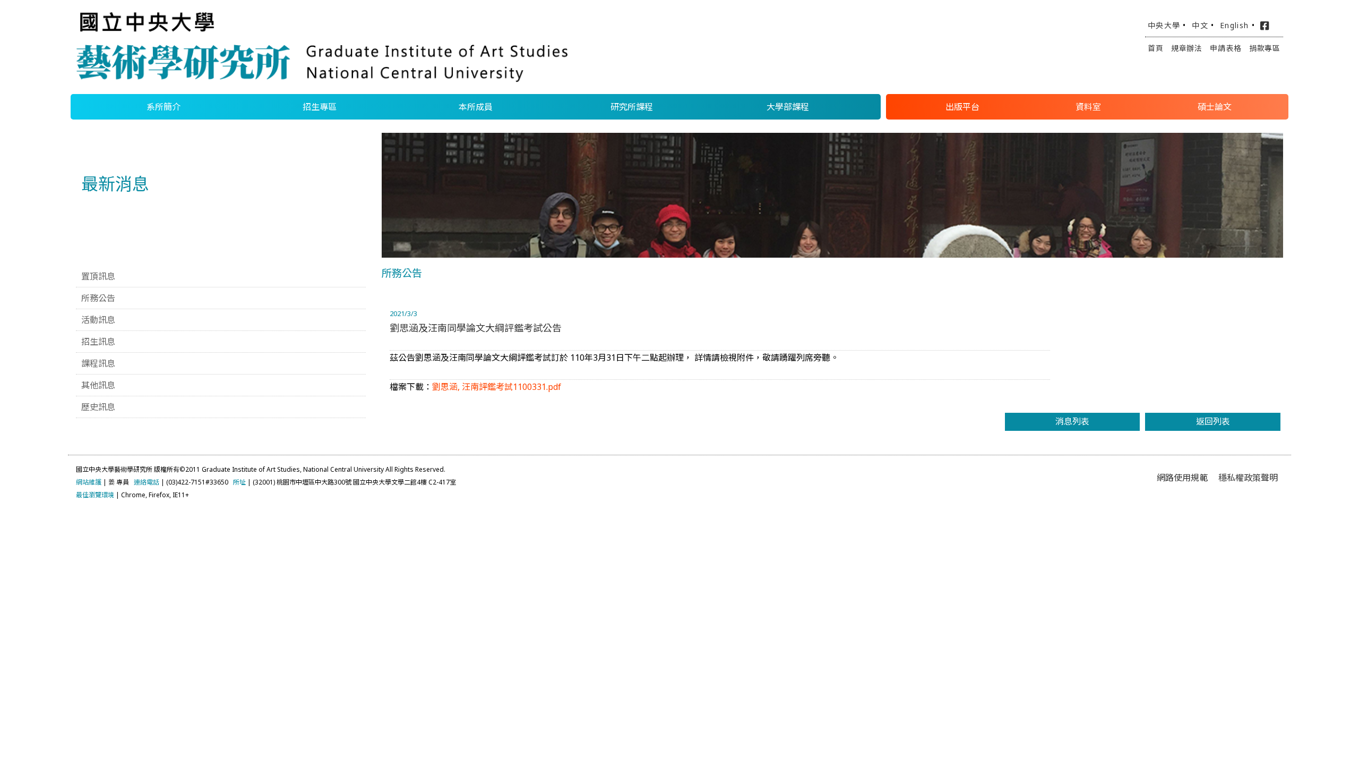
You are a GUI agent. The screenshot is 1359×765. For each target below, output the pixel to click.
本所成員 (476, 107)
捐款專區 (1264, 48)
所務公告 (98, 298)
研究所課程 (631, 107)
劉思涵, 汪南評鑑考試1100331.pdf (496, 387)
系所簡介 (163, 107)
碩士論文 (1215, 107)
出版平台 (962, 107)
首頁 (1155, 48)
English (1234, 25)
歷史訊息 (98, 407)
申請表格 (1225, 48)
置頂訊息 (98, 276)
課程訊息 (98, 363)
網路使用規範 (1182, 477)
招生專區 (320, 107)
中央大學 (1164, 25)
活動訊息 (98, 320)
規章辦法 (1186, 48)
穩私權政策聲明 (1248, 477)
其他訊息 (98, 385)
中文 (1200, 25)
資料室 (1088, 107)
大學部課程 (788, 107)
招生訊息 (98, 341)
